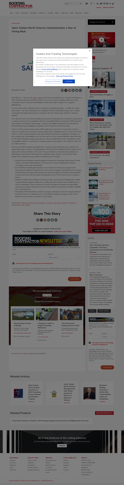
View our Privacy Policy (64, 76)
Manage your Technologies (53, 81)
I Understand (68, 81)
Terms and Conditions (50, 69)
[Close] (90, 51)
